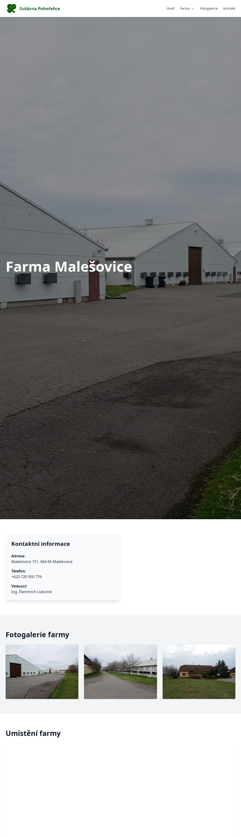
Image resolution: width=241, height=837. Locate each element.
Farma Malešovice (198, 18)
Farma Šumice (195, 31)
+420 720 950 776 (26, 576)
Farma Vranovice (197, 44)
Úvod (170, 8)
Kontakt (229, 8)
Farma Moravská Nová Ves (204, 24)
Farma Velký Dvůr (197, 37)
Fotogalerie (209, 8)
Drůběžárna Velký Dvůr (202, 51)
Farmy (185, 8)
